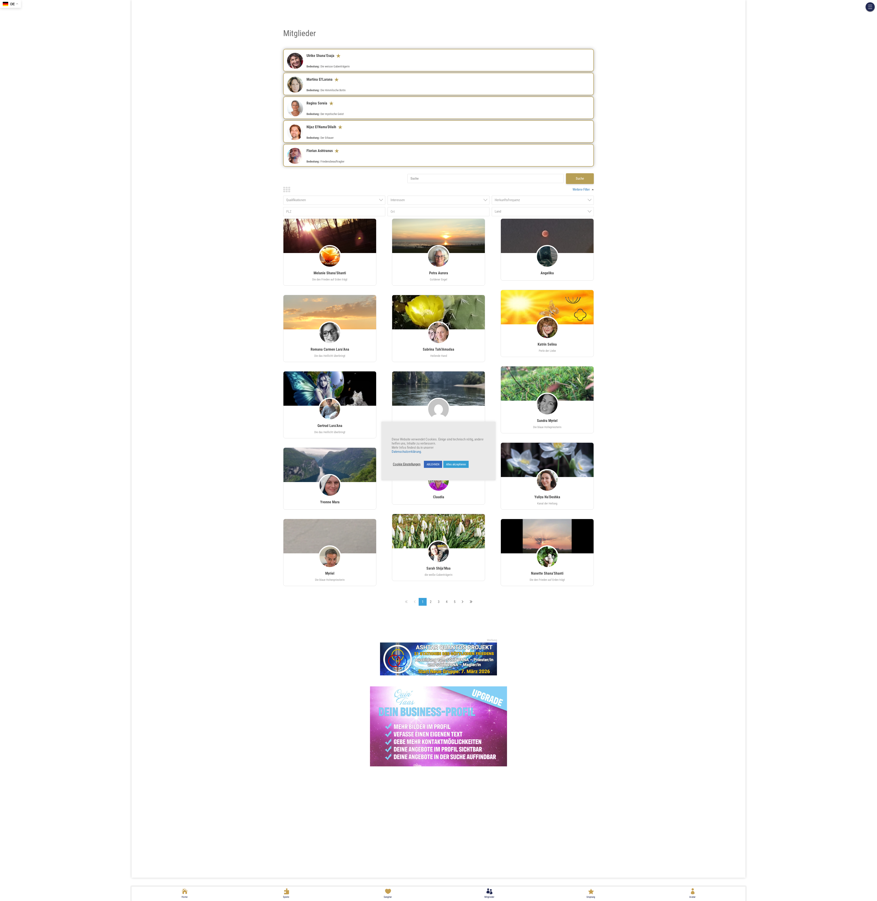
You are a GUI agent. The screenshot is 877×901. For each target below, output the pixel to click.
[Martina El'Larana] (298, 88)
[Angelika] (547, 236)
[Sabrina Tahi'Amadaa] (438, 312)
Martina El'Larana (320, 79)
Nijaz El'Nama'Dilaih (322, 127)
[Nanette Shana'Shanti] (547, 536)
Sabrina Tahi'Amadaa (438, 349)
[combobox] (334, 200)
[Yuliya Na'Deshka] (547, 460)
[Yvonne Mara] (329, 465)
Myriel (329, 573)
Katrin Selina (547, 344)
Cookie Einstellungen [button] (406, 464)
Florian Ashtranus (320, 151)
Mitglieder (489, 897)
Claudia (438, 497)
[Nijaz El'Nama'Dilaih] (298, 135)
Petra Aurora (438, 273)
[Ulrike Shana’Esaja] (298, 64)
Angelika (547, 273)
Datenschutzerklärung (406, 452)
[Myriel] (329, 559)
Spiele (286, 897)
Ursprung (590, 897)
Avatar (692, 897)
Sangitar (388, 897)
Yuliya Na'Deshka (547, 497)
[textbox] (335, 200)
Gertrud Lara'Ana (329, 426)
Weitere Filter (581, 189)
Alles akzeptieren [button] (456, 464)
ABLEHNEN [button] (433, 464)
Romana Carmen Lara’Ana (330, 349)
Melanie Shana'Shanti (330, 273)
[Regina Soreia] (298, 111)
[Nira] (438, 388)
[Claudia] (438, 483)
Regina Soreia (317, 103)
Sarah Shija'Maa (438, 568)
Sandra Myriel (547, 421)
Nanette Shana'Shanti (547, 573)
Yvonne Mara (330, 502)
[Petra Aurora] (438, 236)
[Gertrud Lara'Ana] (329, 388)
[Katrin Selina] (547, 307)
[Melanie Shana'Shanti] (329, 236)
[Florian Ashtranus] (298, 159)
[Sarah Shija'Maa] (438, 531)
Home (185, 897)
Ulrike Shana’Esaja (321, 55)
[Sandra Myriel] (547, 383)
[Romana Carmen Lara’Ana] (329, 312)
